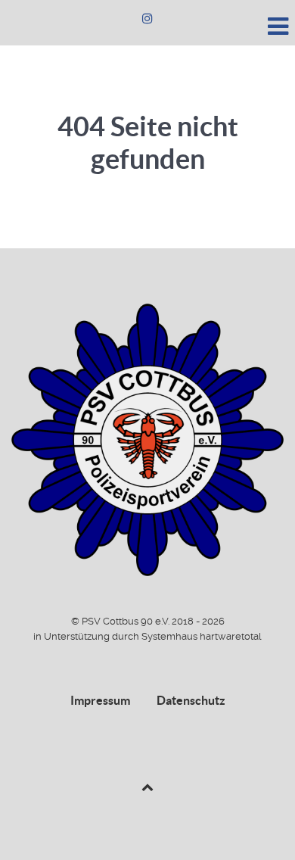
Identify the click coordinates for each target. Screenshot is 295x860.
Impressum (100, 700)
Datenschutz (191, 700)
